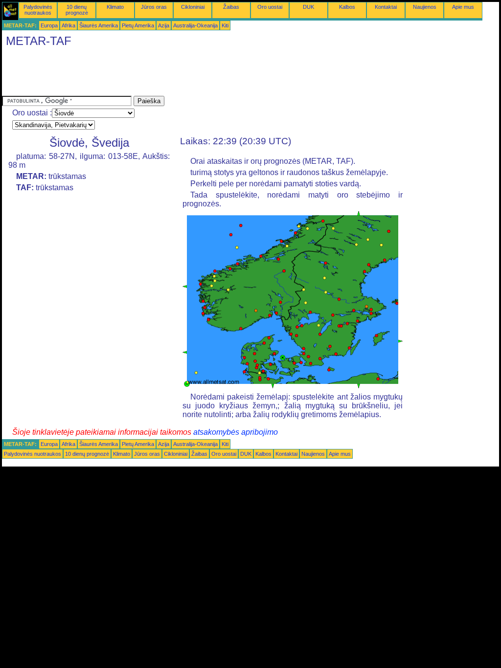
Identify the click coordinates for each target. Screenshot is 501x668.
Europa (49, 25)
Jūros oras (154, 7)
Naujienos (424, 7)
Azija (163, 25)
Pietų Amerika (138, 25)
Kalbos (347, 7)
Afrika (68, 25)
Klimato (115, 7)
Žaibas (231, 7)
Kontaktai (386, 7)
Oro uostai (269, 7)
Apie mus (463, 7)
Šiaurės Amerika (98, 25)
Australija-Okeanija (195, 25)
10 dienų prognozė (77, 10)
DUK (308, 7)
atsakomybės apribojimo (235, 432)
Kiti (225, 25)
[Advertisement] (180, 74)
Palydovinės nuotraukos (37, 10)
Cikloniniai (193, 7)
